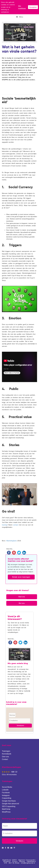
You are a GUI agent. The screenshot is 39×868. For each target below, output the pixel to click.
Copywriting (6, 798)
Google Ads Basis (9, 801)
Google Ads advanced (10, 804)
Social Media (7, 787)
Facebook (6, 792)
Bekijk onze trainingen (21, 577)
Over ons (5, 757)
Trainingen (6, 751)
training (4, 525)
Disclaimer (7, 861)
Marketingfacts (11, 541)
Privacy (14, 861)
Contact (5, 759)
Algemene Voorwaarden (26, 860)
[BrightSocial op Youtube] (11, 848)
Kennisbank (6, 754)
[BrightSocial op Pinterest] (14, 848)
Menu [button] (21, 17)
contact (15, 525)
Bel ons (22, 603)
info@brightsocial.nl (28, 863)
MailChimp (6, 809)
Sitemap (22, 861)
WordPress (6, 812)
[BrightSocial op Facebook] (5, 848)
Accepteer (33, 7)
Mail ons (21, 597)
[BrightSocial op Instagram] (8, 848)
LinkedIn (5, 790)
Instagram (6, 795)
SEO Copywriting (8, 806)
